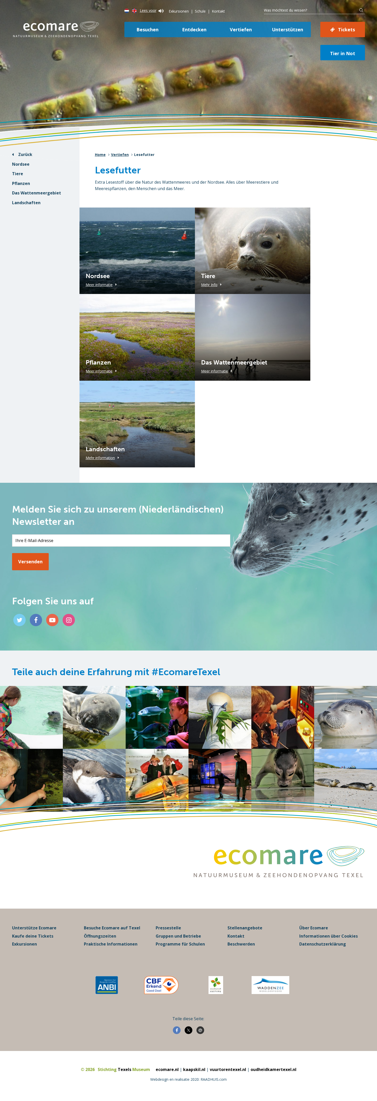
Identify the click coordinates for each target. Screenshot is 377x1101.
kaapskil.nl (194, 1069)
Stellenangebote (244, 928)
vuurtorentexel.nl (228, 1069)
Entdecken (194, 29)
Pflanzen (21, 183)
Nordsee (20, 164)
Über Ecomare (313, 928)
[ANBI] (106, 985)
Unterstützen (287, 29)
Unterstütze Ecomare (34, 928)
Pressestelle (168, 928)
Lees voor (148, 10)
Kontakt (218, 11)
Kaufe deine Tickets (32, 936)
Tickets (346, 29)
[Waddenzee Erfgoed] (270, 985)
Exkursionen (179, 11)
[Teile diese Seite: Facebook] (177, 1030)
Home (100, 154)
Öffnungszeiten (100, 936)
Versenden (30, 561)
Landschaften (26, 202)
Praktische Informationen (110, 944)
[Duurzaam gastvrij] (215, 985)
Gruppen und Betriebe (178, 936)
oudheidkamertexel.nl (273, 1069)
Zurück (25, 154)
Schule (200, 11)
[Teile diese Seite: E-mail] (200, 1030)
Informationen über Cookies (328, 936)
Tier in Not (342, 53)
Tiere (17, 173)
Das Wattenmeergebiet (36, 193)
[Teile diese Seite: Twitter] (188, 1030)
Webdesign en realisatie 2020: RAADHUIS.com (188, 1079)
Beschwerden (241, 944)
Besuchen (147, 29)
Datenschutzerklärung (322, 944)
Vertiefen (241, 29)
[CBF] (161, 985)
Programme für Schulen (180, 944)
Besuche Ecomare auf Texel (112, 928)
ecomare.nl (167, 1069)
